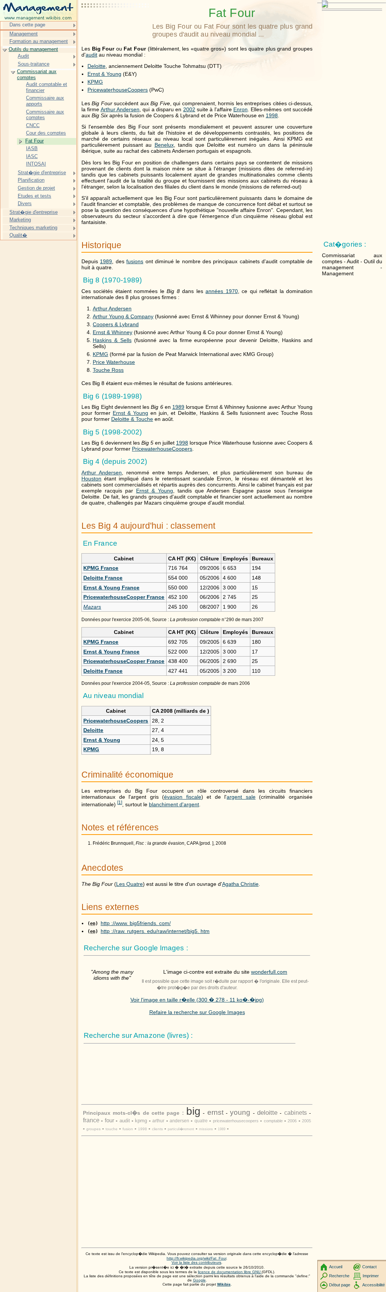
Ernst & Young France (111, 588)
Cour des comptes (46, 133)
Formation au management (38, 41)
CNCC (33, 125)
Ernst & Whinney (112, 332)
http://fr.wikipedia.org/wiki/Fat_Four (196, 1258)
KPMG (95, 82)
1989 (106, 261)
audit (91, 55)
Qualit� (18, 235)
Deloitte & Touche (132, 419)
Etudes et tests (34, 196)
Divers (25, 203)
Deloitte (96, 66)
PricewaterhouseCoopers (117, 90)
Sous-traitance (33, 64)
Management (23, 34)
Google (199, 1280)
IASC (32, 156)
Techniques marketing (33, 227)
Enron (240, 109)
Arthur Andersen (120, 109)
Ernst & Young (104, 74)
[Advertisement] (115, 24)
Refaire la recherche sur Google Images (197, 1012)
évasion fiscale (182, 797)
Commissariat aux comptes (37, 74)
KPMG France (100, 568)
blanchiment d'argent (174, 804)
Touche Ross (108, 370)
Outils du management (33, 49)
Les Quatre (129, 884)
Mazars (92, 607)
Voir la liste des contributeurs (196, 1262)
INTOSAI (36, 164)
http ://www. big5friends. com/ (136, 923)
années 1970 (221, 291)
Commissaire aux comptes (45, 115)
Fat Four (34, 141)
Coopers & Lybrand (116, 324)
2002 (189, 109)
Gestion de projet (36, 188)
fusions (134, 261)
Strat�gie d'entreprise (42, 172)
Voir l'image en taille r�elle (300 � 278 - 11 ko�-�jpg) (197, 1000)
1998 (272, 115)
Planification (31, 180)
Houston (91, 479)
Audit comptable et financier (46, 87)
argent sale (241, 797)
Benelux (164, 145)
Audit (23, 56)
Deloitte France (103, 578)
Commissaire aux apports (45, 101)
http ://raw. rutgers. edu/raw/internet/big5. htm (155, 931)
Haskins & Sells (112, 340)
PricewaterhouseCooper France (123, 597)
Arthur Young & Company (123, 316)
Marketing (20, 219)
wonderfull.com (269, 972)
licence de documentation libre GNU (230, 1272)
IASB (32, 148)
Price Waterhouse (114, 362)
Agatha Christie (240, 884)
